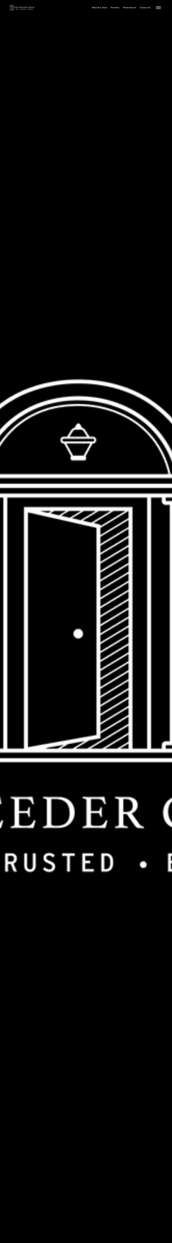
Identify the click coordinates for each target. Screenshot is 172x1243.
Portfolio (115, 7)
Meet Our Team (99, 7)
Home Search (129, 7)
